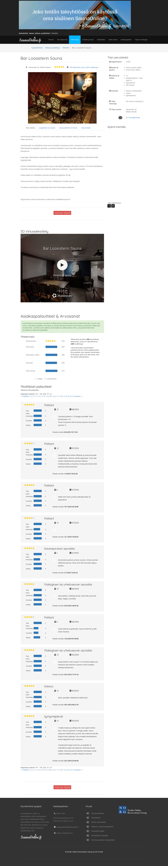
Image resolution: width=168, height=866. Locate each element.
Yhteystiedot (95, 818)
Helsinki (65, 47)
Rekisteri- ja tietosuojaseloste (102, 826)
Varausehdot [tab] (86, 128)
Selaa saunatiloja (52, 47)
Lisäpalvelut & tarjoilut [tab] (47, 128)
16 (54, 396)
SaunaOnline (36, 47)
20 (68, 396)
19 (65, 396)
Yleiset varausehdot (98, 822)
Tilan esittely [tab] (30, 128)
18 (61, 396)
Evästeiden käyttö (97, 831)
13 (43, 396)
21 (72, 396)
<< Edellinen (25, 396)
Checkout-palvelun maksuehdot (103, 840)
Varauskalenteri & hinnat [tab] (68, 128)
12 (39, 396)
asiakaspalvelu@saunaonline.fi (67, 827)
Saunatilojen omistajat (99, 835)
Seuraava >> (78, 396)
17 (57, 396)
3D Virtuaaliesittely (133, 117)
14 (46, 396)
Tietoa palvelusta (97, 813)
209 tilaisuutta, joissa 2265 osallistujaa (84, 67)
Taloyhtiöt (54, 33)
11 (35, 396)
